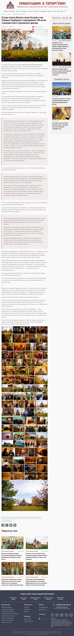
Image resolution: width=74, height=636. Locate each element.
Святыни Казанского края (8, 616)
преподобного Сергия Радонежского (32, 64)
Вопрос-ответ (27, 619)
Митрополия (36, 11)
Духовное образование (7, 618)
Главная (3, 14)
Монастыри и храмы (58, 11)
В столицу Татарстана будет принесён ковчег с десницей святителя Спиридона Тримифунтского (60, 126)
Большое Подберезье (24, 517)
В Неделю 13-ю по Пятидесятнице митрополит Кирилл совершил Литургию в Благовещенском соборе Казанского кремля (60, 46)
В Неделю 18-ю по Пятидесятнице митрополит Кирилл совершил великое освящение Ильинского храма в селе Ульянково (36, 556)
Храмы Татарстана (6, 622)
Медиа (30, 11)
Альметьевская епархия (23, 598)
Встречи (26, 611)
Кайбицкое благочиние (36, 517)
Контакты (42, 614)
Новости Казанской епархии (19, 14)
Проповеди (27, 609)
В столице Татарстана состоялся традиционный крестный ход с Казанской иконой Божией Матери (61, 101)
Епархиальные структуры (46, 11)
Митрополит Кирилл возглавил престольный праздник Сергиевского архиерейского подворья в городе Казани (11, 556)
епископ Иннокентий (6, 520)
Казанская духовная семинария (48, 598)
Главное (6, 11)
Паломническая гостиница (60, 598)
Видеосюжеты (43, 609)
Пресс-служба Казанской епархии (12, 29)
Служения (26, 607)
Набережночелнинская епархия (35, 598)
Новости (18, 11)
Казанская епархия (6, 607)
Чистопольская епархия (13, 598)
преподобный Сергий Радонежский (9, 517)
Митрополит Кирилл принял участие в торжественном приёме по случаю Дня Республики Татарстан (61, 72)
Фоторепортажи (43, 607)
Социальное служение (7, 620)
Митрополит (12, 11)
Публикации (24, 11)
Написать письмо (28, 621)
